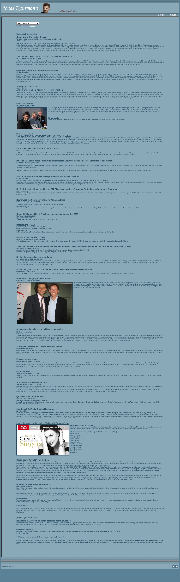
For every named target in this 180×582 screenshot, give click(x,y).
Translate (32, 26)
